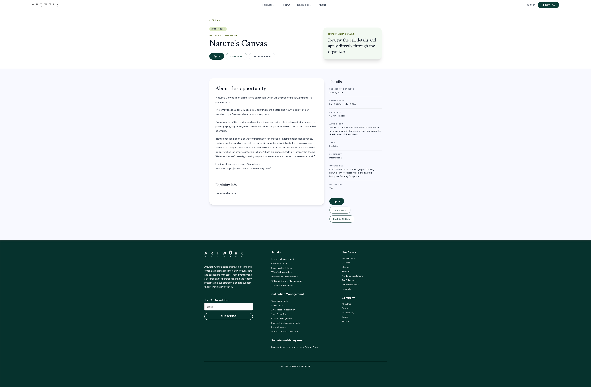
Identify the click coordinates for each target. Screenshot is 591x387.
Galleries (346, 262)
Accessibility (348, 312)
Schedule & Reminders (282, 285)
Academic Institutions (352, 275)
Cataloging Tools (279, 301)
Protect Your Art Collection (284, 331)
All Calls (216, 20)
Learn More (236, 56)
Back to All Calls (341, 219)
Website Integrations (281, 272)
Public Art (346, 271)
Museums (346, 267)
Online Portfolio (279, 263)
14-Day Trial (548, 4)
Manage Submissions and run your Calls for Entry (294, 347)
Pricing (286, 4)
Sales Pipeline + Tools (281, 268)
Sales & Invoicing (279, 314)
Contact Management (282, 318)
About (322, 4)
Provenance (277, 305)
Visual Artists (348, 258)
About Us (346, 303)
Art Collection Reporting (283, 309)
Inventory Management (282, 259)
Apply (217, 56)
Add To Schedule (262, 56)
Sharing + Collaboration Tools (285, 323)
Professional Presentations (284, 276)
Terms (345, 317)
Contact (346, 308)
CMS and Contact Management (286, 281)
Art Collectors (349, 280)
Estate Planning (279, 327)
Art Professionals (350, 284)
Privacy (345, 321)
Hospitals (346, 289)
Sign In (531, 4)
